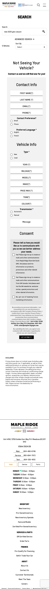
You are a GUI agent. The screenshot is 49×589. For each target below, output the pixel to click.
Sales (11, 464)
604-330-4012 (29, 459)
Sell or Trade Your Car (24, 555)
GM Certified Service (24, 536)
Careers (24, 584)
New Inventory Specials (24, 517)
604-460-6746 (29, 451)
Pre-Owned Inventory (24, 513)
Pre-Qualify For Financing (24, 551)
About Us (24, 566)
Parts (38, 464)
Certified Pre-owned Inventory (25, 526)
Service (24, 464)
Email (16, 121)
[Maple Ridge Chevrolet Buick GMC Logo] (9, 5)
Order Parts (24, 541)
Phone (16, 124)
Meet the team (24, 579)
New (15, 154)
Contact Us (24, 570)
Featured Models (24, 522)
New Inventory (24, 508)
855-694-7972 (30, 455)
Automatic (18, 212)
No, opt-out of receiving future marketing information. (27, 298)
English (16, 132)
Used (15, 158)
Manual (16, 215)
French (16, 136)
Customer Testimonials (25, 575)
